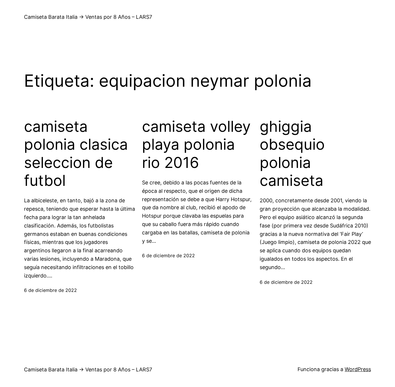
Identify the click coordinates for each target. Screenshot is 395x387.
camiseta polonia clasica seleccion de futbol (76, 154)
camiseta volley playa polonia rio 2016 (196, 145)
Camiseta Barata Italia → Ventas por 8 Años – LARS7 (88, 17)
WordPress (358, 369)
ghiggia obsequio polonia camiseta (292, 154)
